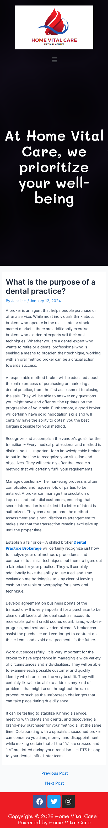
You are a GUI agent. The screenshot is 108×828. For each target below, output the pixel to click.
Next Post (54, 783)
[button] (54, 60)
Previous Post (54, 773)
